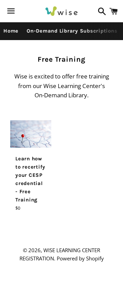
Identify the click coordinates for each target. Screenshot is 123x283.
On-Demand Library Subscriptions (72, 31)
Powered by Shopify (80, 258)
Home (10, 31)
